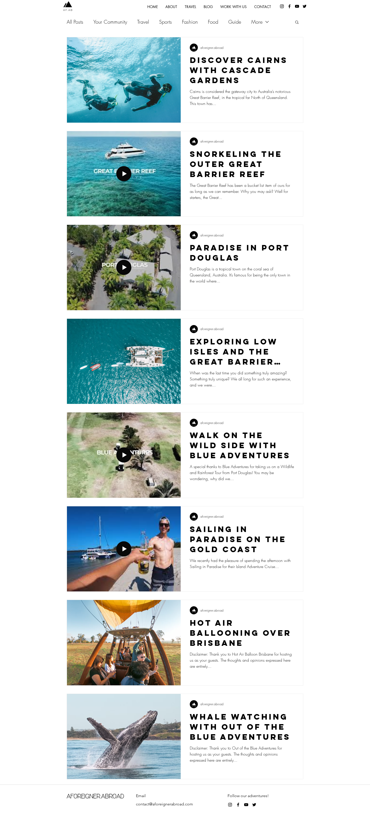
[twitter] (304, 6)
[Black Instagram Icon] (230, 804)
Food (213, 21)
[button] (296, 22)
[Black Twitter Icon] (254, 804)
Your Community (110, 21)
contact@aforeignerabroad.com (164, 804)
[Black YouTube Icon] (297, 6)
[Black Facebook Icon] (238, 804)
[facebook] (289, 6)
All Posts (75, 21)
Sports (165, 21)
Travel (143, 21)
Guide (234, 21)
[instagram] (281, 6)
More (257, 21)
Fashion (190, 21)
